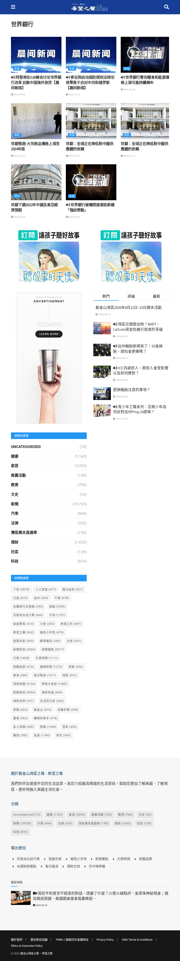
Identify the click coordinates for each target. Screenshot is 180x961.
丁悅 (21, 589)
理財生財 (23, 701)
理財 (17, 135)
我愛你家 (23, 640)
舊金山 (43, 709)
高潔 (42, 735)
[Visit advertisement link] (49, 256)
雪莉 (69, 726)
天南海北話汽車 (28, 615)
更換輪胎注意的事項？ (131, 389)
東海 (20, 675)
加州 (41, 598)
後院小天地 (52, 632)
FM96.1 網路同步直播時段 (72, 939)
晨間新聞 (51, 666)
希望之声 (71, 623)
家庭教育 (23, 623)
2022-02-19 (74, 217)
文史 (14, 494)
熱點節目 (24, 692)
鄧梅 (48, 726)
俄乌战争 (72, 589)
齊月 (63, 735)
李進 (75, 666)
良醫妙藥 (68, 709)
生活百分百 (52, 701)
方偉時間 (47, 658)
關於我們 (16, 939)
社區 (14, 552)
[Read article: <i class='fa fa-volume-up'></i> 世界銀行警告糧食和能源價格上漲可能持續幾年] (146, 55)
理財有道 (52, 692)
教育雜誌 (50, 640)
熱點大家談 (54, 683)
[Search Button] (166, 7)
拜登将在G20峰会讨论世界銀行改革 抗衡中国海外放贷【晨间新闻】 (36, 82)
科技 (14, 561)
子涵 (57, 615)
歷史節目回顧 (39, 939)
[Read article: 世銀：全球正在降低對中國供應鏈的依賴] (91, 121)
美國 (20, 709)
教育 (14, 485)
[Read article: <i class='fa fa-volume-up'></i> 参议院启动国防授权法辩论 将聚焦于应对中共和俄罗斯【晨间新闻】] (91, 55)
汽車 (14, 513)
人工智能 (46, 589)
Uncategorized (26, 446)
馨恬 (20, 735)
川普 (47, 623)
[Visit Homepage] (89, 7)
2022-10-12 (74, 94)
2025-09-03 (41, 905)
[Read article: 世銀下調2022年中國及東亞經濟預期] (36, 182)
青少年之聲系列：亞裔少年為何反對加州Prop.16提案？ (139, 409)
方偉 (21, 658)
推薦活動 (18, 475)
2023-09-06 (19, 94)
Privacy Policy (105, 939)
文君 (74, 640)
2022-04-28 (129, 89)
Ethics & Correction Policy (27, 945)
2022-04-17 (74, 156)
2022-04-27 (19, 156)
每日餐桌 (45, 675)
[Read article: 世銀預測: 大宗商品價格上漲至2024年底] (36, 121)
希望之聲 (23, 632)
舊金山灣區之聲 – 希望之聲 (36, 953)
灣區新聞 (24, 683)
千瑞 (61, 598)
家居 (14, 466)
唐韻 (57, 606)
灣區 (69, 675)
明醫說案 (23, 666)
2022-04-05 (19, 217)
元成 (20, 598)
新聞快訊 (24, 649)
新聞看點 (53, 649)
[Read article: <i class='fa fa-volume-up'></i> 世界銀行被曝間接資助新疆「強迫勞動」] (91, 182)
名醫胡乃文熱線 (28, 606)
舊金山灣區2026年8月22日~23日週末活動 (128, 307)
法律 (14, 523)
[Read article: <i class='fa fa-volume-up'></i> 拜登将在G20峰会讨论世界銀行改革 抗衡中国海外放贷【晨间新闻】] (36, 55)
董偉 (20, 718)
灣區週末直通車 (24, 532)
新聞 (17, 68)
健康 (14, 456)
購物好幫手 (46, 718)
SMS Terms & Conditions (137, 939)
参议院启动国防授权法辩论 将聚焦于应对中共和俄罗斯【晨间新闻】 (90, 82)
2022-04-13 (129, 156)
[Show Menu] (13, 7)
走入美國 (23, 726)
